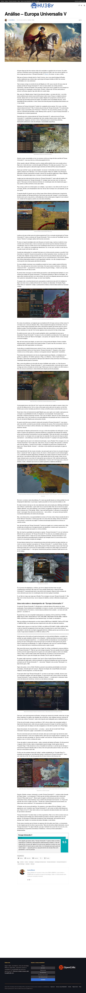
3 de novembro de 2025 (21, 20)
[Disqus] (43, 903)
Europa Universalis (51, 861)
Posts (80, 986)
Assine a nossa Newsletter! (26, 1)
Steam (46, 74)
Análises (6, 1)
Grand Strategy (21, 864)
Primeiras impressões (13, 1)
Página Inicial (75, 986)
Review (32, 864)
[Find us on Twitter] (81, 5)
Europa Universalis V (61, 861)
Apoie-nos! (33, 1)
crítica (26, 861)
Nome (43, 965)
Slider (33, 20)
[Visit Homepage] (39, 5)
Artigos (18, 1)
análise (22, 861)
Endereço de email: (43, 975)
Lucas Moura (12, 20)
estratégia (31, 861)
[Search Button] (84, 5)
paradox (27, 864)
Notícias (2, 1)
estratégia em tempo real (40, 861)
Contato (37, 1)
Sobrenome (43, 970)
